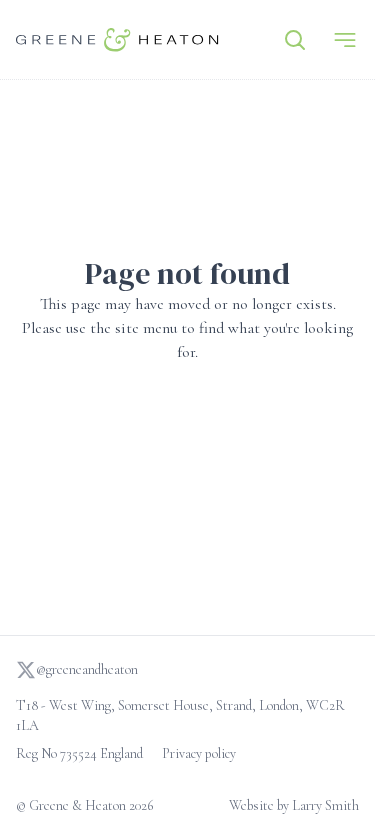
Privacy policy (199, 753)
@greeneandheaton (87, 669)
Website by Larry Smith (294, 805)
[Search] (295, 40)
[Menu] (345, 40)
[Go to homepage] (117, 39)
